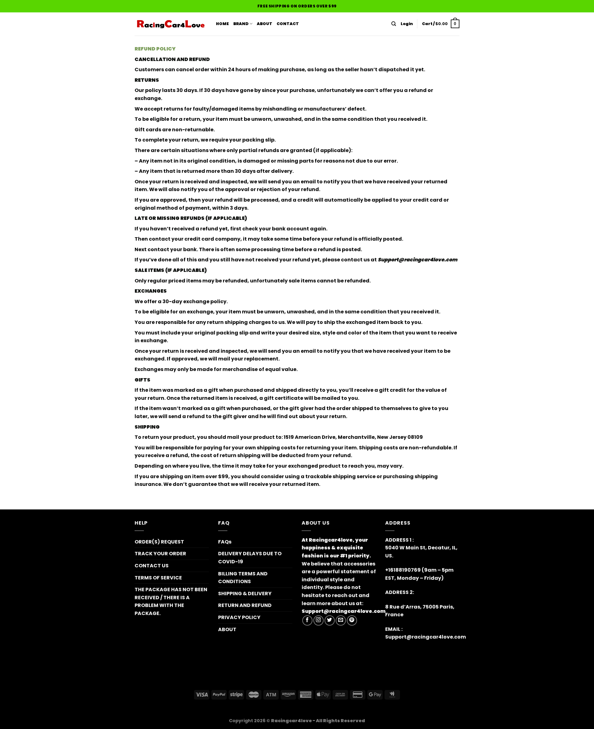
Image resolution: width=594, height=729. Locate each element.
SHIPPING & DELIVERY (245, 593)
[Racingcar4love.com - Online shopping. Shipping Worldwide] (171, 24)
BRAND (240, 23)
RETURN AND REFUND (245, 605)
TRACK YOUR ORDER (160, 553)
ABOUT (264, 23)
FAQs (224, 541)
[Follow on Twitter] (330, 620)
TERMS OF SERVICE (158, 577)
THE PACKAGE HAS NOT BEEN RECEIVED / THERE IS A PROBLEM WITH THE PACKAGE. (171, 601)
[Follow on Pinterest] (352, 620)
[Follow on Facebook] (307, 620)
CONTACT (288, 23)
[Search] (393, 24)
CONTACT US (152, 565)
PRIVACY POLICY (239, 617)
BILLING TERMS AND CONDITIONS (243, 577)
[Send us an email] (341, 620)
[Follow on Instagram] (318, 620)
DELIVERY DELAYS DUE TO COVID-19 (250, 557)
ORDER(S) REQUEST (159, 541)
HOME (222, 23)
